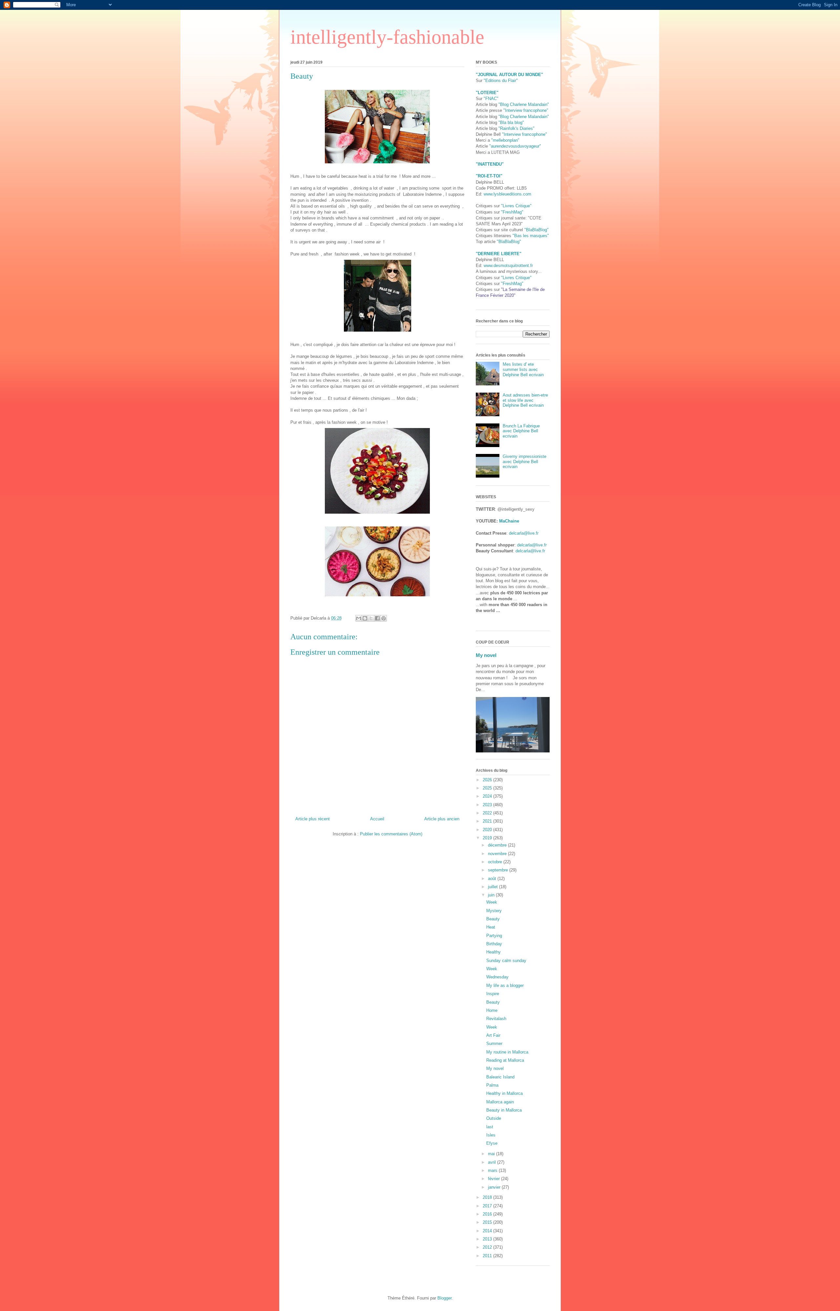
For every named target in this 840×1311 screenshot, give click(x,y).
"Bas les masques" (531, 235)
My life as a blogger (505, 985)
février (494, 1178)
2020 (488, 829)
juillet (493, 886)
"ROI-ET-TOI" (489, 176)
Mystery (494, 910)
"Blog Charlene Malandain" (523, 104)
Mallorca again (500, 1101)
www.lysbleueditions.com (507, 194)
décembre (498, 845)
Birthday (494, 943)
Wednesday (497, 976)
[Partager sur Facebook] (377, 618)
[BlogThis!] (365, 618)
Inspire (492, 993)
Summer (494, 1043)
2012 (488, 1247)
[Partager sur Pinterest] (383, 618)
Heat (490, 927)
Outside (493, 1118)
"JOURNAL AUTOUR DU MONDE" (509, 74)
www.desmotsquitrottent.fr (508, 265)
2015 (488, 1222)
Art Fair (493, 1035)
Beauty (493, 918)
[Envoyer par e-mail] (358, 618)
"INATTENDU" (490, 164)
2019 (488, 837)
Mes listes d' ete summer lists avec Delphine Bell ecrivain (523, 369)
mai (492, 1153)
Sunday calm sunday (506, 960)
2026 (488, 779)
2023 (488, 804)
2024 (488, 796)
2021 (488, 821)
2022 (488, 812)
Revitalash (496, 1018)
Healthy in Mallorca (504, 1093)
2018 (488, 1197)
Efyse (491, 1143)
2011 (488, 1255)
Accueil (377, 818)
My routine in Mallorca (507, 1052)
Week (491, 902)
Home (491, 1010)
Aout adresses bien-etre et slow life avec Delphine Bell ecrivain (525, 400)
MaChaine (509, 521)
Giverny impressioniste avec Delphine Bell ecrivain (524, 461)
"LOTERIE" (487, 92)
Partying (494, 935)
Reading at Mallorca (505, 1060)
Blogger (444, 1298)
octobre (495, 861)
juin (492, 894)
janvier (495, 1187)
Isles (490, 1135)
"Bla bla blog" (511, 122)
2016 (488, 1214)
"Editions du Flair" (501, 80)
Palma (492, 1085)
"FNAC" (491, 98)
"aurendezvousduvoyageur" (515, 146)
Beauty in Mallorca (504, 1110)
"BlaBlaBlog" (536, 229)
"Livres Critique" (516, 205)
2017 (488, 1205)
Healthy (493, 952)
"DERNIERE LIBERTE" (498, 253)
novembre (498, 853)
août (492, 878)
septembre (498, 870)
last (489, 1126)
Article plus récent (312, 818)
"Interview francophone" (525, 110)
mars (493, 1170)
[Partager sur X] (371, 618)
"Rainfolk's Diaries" (516, 128)
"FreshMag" (512, 212)
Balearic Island (500, 1077)
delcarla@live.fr (523, 533)
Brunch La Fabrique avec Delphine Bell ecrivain (521, 431)
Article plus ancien (441, 818)
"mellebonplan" (505, 140)
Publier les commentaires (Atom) (391, 833)
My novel (486, 655)
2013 (488, 1239)
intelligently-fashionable (387, 37)
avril (492, 1162)
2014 (488, 1230)
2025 (488, 788)
